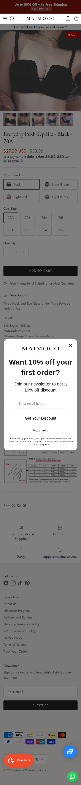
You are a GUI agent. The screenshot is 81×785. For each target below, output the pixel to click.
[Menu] (5, 18)
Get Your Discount (40, 418)
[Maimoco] (41, 18)
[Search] (14, 18)
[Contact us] (72, 776)
